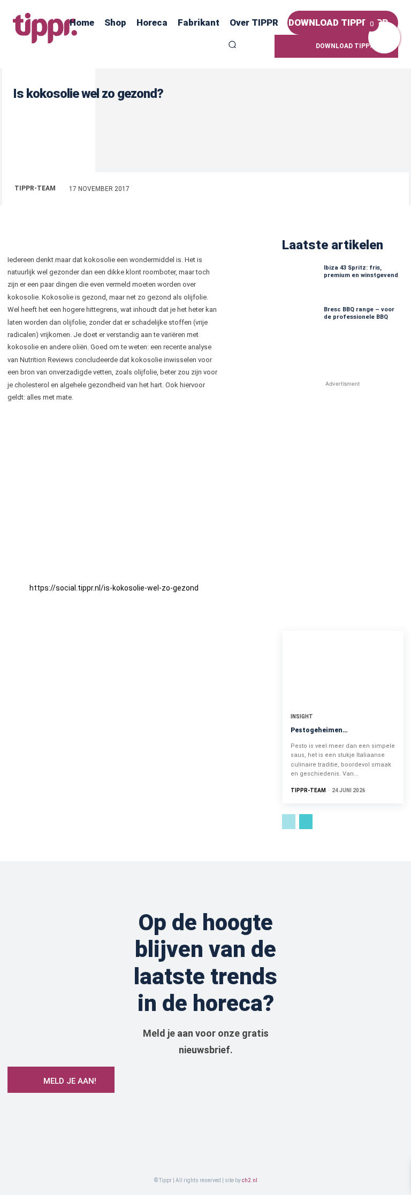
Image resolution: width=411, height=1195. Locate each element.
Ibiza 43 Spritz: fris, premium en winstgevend (361, 271)
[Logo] (45, 28)
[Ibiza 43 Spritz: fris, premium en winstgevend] (300, 282)
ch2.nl (249, 1180)
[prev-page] (288, 821)
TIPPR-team (35, 188)
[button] (232, 44)
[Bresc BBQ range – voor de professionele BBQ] (300, 324)
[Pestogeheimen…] (343, 667)
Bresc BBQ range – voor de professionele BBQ (359, 313)
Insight (302, 716)
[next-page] (306, 821)
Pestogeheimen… (319, 730)
